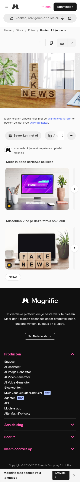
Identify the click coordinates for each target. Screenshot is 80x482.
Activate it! (60, 475)
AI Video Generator (17, 377)
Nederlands (40, 336)
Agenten (13, 398)
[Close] (74, 475)
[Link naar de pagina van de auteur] (8, 150)
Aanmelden (65, 7)
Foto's (31, 30)
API (6, 403)
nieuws (13, 277)
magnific (19, 153)
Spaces (9, 362)
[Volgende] (62, 135)
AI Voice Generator (17, 382)
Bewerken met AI (26, 135)
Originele (28, 57)
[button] (40, 336)
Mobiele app (12, 408)
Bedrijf (9, 437)
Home (8, 30)
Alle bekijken (44, 162)
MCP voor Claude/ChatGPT (27, 393)
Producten (12, 354)
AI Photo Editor (39, 122)
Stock (19, 30)
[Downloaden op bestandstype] (71, 43)
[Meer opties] (40, 43)
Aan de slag (13, 424)
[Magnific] (40, 301)
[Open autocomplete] (9, 18)
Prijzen (46, 7)
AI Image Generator (60, 118)
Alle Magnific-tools (17, 413)
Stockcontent (13, 387)
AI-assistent (12, 367)
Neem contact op (18, 449)
